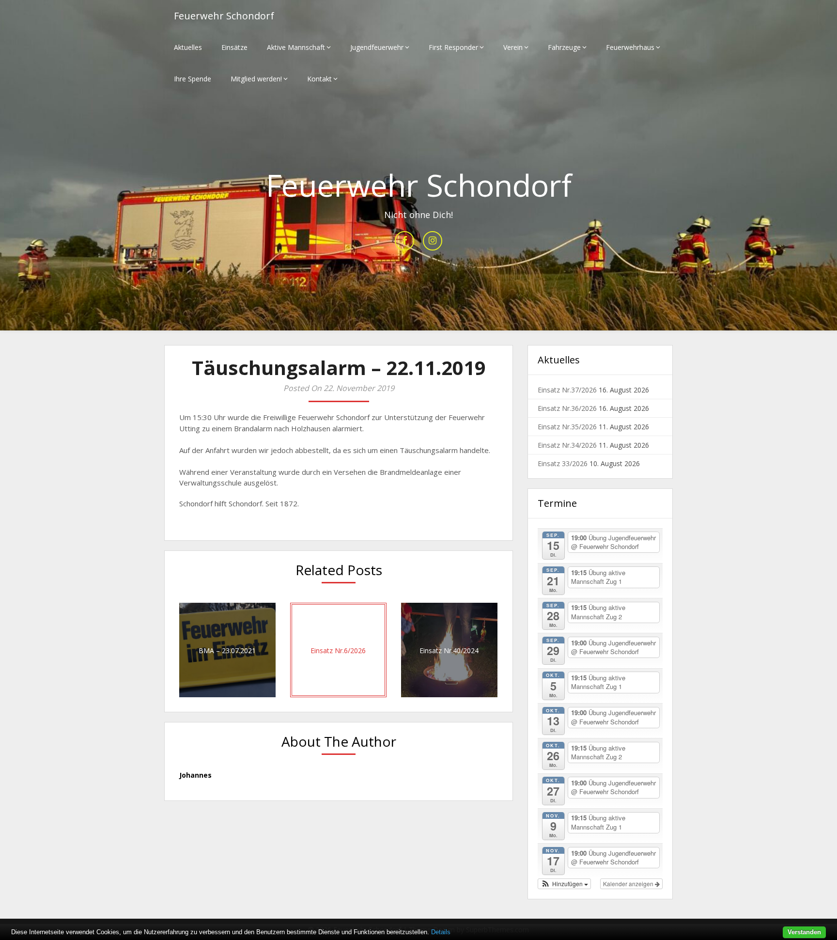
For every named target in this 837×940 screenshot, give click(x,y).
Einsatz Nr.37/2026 (567, 389)
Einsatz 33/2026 (563, 463)
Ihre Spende (192, 78)
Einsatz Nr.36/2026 (567, 408)
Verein (513, 47)
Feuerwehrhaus (630, 47)
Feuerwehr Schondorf (224, 15)
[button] (564, 884)
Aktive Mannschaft (296, 47)
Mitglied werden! (256, 78)
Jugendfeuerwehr (376, 47)
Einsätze (234, 47)
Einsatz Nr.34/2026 (567, 445)
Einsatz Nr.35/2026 (567, 426)
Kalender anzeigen (629, 883)
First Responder (453, 47)
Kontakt (319, 78)
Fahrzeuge (564, 47)
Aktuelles (188, 47)
